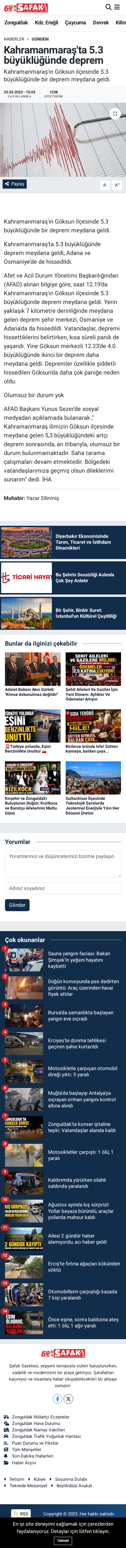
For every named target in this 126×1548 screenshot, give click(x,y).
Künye (39, 1479)
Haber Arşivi (24, 1462)
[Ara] (108, 7)
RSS (23, 1514)
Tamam (63, 1541)
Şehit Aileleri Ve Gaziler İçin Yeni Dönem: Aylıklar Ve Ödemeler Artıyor (92, 694)
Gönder (17, 905)
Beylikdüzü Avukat (74, 1485)
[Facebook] (57, 1399)
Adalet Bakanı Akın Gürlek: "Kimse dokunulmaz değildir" (31, 692)
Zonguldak (16, 22)
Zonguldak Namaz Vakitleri (38, 1430)
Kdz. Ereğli (46, 22)
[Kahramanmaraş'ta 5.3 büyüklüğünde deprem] (63, 140)
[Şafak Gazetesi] (26, 7)
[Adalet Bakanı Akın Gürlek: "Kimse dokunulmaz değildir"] (33, 668)
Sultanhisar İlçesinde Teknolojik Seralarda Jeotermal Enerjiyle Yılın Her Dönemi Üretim (92, 805)
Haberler (14, 39)
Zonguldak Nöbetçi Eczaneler (40, 1417)
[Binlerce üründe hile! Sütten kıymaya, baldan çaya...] (93, 725)
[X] (68, 1399)
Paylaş (17, 184)
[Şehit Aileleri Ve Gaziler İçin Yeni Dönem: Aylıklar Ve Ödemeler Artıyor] (93, 668)
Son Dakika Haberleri (32, 1456)
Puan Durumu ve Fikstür (35, 1443)
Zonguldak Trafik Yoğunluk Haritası (46, 1436)
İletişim (17, 1479)
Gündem (40, 39)
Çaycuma (75, 22)
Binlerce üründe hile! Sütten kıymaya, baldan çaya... (92, 749)
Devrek (101, 22)
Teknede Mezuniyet (28, 1485)
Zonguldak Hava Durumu (36, 1423)
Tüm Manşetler (26, 1449)
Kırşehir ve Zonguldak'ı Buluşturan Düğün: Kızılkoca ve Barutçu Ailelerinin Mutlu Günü (31, 805)
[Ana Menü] (117, 7)
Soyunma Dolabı (71, 1479)
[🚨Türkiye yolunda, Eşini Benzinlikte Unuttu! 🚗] (33, 725)
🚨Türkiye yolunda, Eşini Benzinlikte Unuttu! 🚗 (28, 749)
